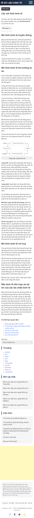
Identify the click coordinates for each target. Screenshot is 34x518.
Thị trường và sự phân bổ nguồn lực (15, 418)
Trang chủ (5, 503)
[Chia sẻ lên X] (15, 515)
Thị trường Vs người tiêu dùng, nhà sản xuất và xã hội (16, 423)
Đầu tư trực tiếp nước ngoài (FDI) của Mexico (15, 406)
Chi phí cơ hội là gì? (11, 330)
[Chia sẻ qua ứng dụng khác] (24, 515)
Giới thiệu (11, 503)
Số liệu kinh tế (12, 3)
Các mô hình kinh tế (11, 335)
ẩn (9, 28)
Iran (6, 354)
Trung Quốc (9, 363)
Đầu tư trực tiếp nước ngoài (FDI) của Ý (16, 388)
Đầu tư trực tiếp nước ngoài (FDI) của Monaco (15, 393)
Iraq (6, 359)
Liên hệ (30, 503)
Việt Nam (8, 367)
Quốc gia (4, 339)
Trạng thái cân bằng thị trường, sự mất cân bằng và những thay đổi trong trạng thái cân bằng (17, 431)
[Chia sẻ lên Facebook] (10, 515)
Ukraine (7, 352)
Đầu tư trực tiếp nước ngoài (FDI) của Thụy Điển (15, 383)
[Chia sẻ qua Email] (19, 515)
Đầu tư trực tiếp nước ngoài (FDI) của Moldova (15, 400)
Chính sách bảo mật (21, 503)
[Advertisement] (17, 463)
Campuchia (8, 372)
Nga (6, 361)
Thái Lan (8, 370)
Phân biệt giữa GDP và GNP (14, 324)
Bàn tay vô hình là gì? (12, 333)
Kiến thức (5, 9)
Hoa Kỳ (7, 365)
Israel (7, 356)
